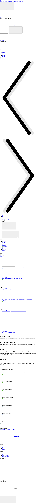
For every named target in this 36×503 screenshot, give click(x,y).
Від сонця (3, 54)
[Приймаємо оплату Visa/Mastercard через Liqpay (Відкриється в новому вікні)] (7, 429)
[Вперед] (1, 239)
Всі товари (2, 1)
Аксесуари (3, 56)
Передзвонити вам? (3, 41)
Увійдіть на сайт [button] (4, 229)
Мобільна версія (16, 436)
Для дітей (3, 55)
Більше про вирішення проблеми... (5, 365)
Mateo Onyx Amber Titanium (6, 219)
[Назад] (0, 239)
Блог (22, 1)
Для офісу (3, 52)
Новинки (3, 216)
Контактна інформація (18, 1)
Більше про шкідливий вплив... (5, 355)
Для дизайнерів (4, 447)
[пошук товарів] (16, 30)
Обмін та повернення (12, 1)
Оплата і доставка (6, 1)
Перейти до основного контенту (5, 0)
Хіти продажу (4, 215)
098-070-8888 (2, 40)
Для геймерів (4, 53)
